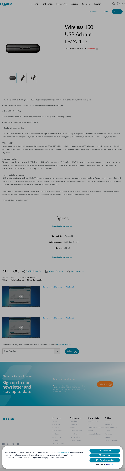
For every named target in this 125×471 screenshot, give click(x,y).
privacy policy (63, 452)
